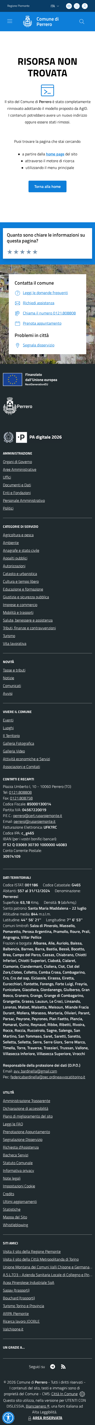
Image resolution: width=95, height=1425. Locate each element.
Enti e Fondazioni (17, 493)
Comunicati (12, 685)
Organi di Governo (17, 461)
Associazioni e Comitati (21, 766)
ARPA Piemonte (16, 1313)
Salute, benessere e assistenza (28, 620)
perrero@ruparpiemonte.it (35, 821)
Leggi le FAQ (13, 1124)
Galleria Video (14, 751)
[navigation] (10, 21)
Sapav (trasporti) (16, 1290)
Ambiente (11, 542)
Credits (8, 1194)
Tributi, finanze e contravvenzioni (29, 628)
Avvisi (7, 693)
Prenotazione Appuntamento (26, 1132)
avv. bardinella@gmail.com (35, 1071)
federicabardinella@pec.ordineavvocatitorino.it (47, 1077)
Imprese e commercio (20, 605)
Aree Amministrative (19, 469)
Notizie (8, 678)
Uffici (7, 477)
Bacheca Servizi (15, 1155)
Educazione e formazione (23, 589)
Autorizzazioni (14, 566)
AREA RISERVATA (47, 1418)
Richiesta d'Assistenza (21, 1147)
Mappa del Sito (15, 1217)
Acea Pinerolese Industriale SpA (28, 1282)
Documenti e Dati (17, 485)
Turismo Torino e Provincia (23, 1306)
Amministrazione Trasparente (26, 1101)
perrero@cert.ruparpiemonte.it (37, 815)
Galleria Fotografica (18, 743)
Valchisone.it (13, 1329)
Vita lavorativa (14, 643)
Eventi (8, 720)
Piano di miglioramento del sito (28, 1116)
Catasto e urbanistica (20, 573)
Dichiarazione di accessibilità (25, 1108)
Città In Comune (64, 1394)
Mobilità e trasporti (18, 612)
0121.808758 (21, 798)
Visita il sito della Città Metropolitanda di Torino (41, 1259)
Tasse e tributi (14, 670)
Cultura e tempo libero (21, 581)
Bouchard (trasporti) (19, 1298)
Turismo (9, 636)
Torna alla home (47, 186)
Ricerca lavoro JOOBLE (21, 1321)
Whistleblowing (15, 1225)
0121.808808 (20, 792)
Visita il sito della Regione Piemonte (32, 1251)
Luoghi (8, 728)
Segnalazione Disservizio (22, 1139)
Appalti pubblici (15, 558)
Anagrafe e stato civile (21, 550)
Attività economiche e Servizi (26, 759)
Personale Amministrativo (24, 500)
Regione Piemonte (18, 6)
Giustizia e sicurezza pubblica (26, 597)
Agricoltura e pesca (18, 535)
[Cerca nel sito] (82, 21)
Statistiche (11, 1209)
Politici (8, 508)
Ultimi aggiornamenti (20, 1201)
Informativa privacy (18, 1170)
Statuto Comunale (18, 1163)
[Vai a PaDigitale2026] (32, 437)
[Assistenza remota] (82, 1394)
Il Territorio (11, 735)
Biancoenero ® (37, 1406)
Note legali (11, 1178)
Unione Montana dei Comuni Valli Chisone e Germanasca (49, 1267)
